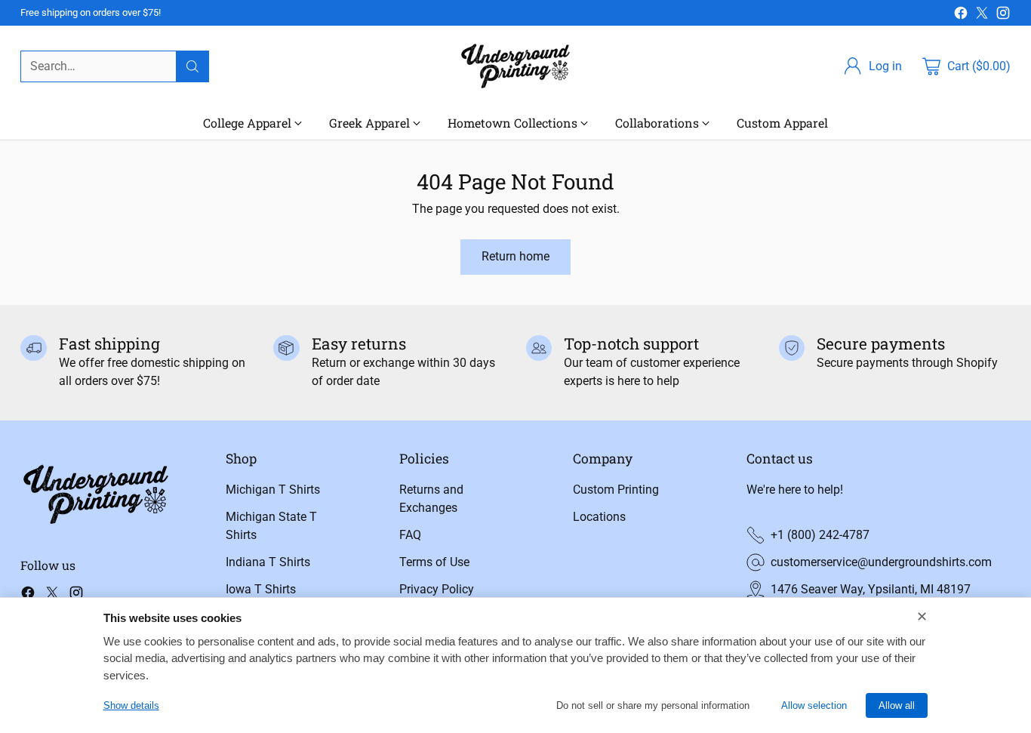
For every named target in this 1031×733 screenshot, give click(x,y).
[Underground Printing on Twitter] (981, 15)
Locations (599, 517)
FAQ (410, 535)
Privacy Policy (436, 589)
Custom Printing (616, 489)
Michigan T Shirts (273, 489)
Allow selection (814, 705)
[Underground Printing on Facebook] (960, 15)
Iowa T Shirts (261, 589)
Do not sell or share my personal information (652, 705)
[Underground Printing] (515, 66)
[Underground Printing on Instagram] (1003, 15)
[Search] (192, 66)
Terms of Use (434, 562)
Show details (131, 705)
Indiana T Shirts (268, 562)
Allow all (897, 705)
